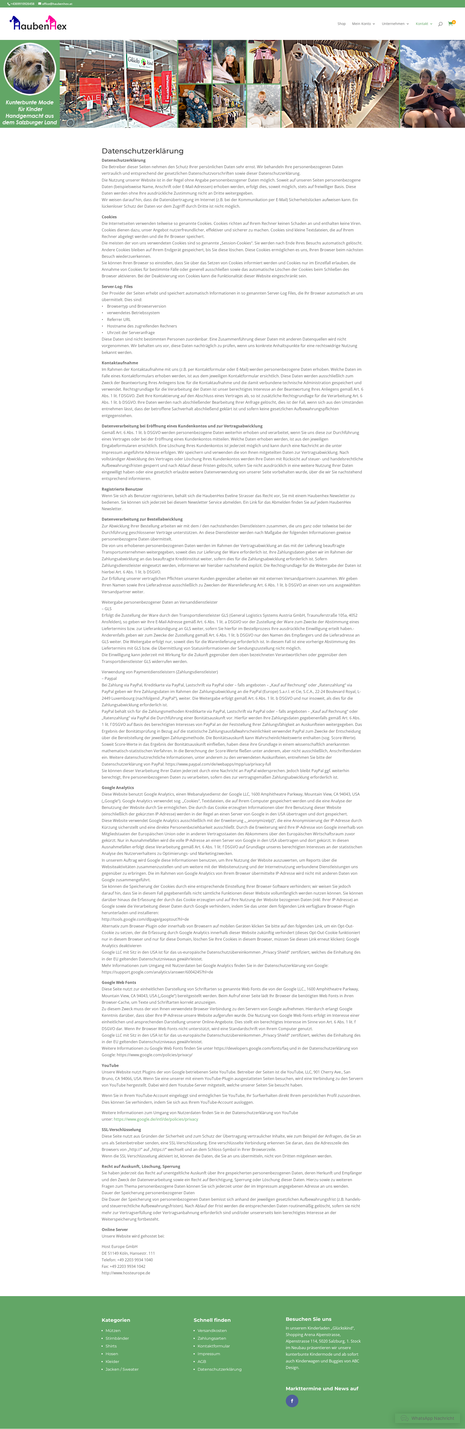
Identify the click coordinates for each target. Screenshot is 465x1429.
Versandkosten (212, 1330)
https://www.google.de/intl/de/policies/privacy (156, 1119)
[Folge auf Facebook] (292, 1401)
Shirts (111, 1346)
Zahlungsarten (212, 1338)
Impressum (209, 1354)
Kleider (112, 1361)
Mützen (113, 1330)
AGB (202, 1361)
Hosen (112, 1354)
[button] (427, 1418)
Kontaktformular (214, 1346)
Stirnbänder (117, 1338)
